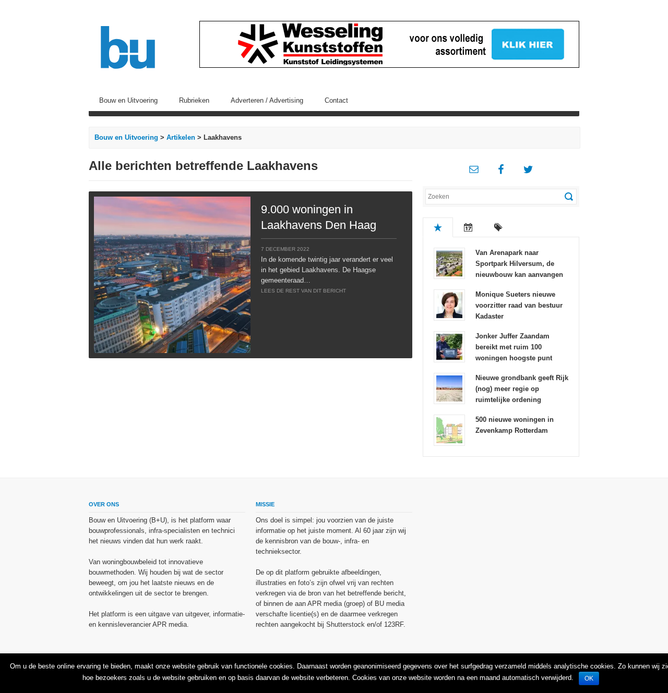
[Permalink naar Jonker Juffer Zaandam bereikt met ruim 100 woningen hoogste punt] (449, 346)
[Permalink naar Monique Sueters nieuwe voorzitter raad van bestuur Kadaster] (449, 304)
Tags (498, 227)
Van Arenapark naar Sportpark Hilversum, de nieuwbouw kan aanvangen (519, 263)
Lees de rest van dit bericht (303, 291)
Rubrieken (194, 100)
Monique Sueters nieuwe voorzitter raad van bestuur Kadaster (519, 305)
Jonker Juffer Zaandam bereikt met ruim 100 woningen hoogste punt (513, 347)
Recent (468, 227)
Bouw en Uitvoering (128, 100)
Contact (336, 100)
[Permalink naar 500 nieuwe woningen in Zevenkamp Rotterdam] (449, 429)
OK (588, 678)
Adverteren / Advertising (267, 100)
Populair (438, 227)
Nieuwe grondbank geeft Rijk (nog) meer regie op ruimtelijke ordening (521, 389)
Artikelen (180, 137)
